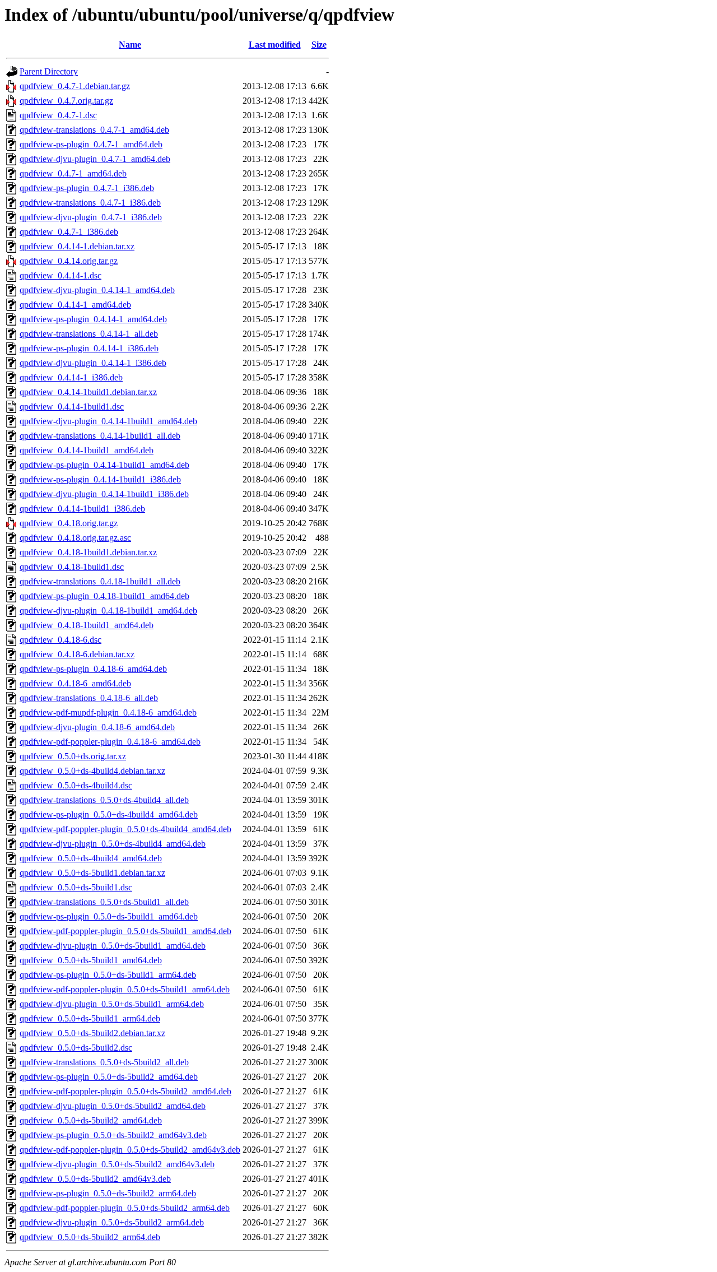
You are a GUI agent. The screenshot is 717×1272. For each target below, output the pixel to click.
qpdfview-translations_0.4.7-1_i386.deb (90, 202)
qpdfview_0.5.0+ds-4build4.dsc (76, 785)
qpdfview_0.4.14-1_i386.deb (71, 377)
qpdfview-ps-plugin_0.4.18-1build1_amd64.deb (104, 596)
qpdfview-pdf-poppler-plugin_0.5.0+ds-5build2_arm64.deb (125, 1208)
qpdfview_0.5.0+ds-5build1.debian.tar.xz (92, 873)
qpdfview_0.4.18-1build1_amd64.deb (86, 625)
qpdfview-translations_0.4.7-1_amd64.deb (94, 129)
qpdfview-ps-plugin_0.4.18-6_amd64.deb (93, 669)
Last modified (275, 44)
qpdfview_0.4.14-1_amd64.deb (75, 304)
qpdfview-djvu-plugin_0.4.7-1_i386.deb (91, 217)
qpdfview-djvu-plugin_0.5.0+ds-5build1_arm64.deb (112, 1004)
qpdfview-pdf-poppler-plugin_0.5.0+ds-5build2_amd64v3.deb (130, 1149)
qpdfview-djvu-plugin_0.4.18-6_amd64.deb (97, 727)
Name (130, 44)
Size (319, 44)
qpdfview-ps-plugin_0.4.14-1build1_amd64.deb (104, 465)
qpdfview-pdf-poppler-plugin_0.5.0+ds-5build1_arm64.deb (125, 989)
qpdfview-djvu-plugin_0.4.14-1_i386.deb (93, 363)
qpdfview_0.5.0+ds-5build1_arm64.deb (90, 1018)
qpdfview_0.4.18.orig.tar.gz (69, 523)
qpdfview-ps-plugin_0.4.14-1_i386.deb (89, 348)
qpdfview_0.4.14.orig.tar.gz (69, 261)
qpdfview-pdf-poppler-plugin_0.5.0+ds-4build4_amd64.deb (125, 829)
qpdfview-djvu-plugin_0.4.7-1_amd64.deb (95, 159)
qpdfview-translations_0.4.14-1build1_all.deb (100, 435)
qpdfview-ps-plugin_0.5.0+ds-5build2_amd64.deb (109, 1076)
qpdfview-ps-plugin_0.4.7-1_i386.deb (87, 188)
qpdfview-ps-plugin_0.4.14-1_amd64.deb (93, 319)
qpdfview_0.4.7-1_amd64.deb (73, 173)
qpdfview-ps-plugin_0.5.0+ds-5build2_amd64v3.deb (113, 1135)
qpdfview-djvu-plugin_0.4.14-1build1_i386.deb (104, 494)
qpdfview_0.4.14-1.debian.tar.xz (77, 246)
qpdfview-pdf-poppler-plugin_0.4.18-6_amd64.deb (110, 741)
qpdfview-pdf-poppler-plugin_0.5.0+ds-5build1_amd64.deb (125, 931)
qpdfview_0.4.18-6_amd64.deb (75, 683)
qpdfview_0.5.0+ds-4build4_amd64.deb (91, 858)
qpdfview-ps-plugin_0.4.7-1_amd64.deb (91, 144)
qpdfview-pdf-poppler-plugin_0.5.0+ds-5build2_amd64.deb (125, 1091)
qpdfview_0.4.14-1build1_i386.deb (82, 508)
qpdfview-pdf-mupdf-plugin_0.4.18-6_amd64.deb (108, 712)
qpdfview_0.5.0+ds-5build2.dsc (76, 1047)
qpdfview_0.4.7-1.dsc (58, 115)
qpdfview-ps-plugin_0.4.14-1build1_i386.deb (100, 479)
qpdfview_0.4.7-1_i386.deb (69, 231)
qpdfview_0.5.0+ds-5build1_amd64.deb (91, 960)
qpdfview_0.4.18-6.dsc (60, 639)
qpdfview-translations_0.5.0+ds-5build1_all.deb (104, 902)
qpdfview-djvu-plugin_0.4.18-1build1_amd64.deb (108, 610)
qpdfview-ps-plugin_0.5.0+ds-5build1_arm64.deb (108, 974)
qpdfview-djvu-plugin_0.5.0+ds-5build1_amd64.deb (113, 945)
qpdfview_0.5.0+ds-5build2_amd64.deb (91, 1120)
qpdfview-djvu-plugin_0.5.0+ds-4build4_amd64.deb (113, 843)
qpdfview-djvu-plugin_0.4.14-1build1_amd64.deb (108, 421)
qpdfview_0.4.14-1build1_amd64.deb (86, 450)
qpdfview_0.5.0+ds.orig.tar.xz (73, 756)
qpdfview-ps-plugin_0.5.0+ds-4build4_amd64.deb (109, 814)
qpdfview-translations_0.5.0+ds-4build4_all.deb (104, 800)
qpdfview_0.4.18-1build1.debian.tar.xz (88, 552)
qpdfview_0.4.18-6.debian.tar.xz (77, 654)
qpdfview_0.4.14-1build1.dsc (72, 406)
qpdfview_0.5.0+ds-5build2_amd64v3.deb (95, 1178)
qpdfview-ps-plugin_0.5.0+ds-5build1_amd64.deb (109, 916)
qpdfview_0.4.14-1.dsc (60, 275)
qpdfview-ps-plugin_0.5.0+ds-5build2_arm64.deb (108, 1193)
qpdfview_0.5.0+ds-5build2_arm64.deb (90, 1237)
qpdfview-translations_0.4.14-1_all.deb (89, 333)
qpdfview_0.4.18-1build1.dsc (72, 567)
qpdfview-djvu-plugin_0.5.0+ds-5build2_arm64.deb (112, 1222)
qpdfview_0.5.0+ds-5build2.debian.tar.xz (92, 1033)
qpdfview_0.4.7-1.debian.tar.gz (75, 86)
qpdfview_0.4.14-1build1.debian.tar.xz (88, 392)
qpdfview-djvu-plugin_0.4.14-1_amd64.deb (97, 290)
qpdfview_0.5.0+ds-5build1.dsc (76, 887)
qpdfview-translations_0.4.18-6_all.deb (89, 698)
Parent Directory (49, 71)
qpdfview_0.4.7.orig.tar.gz (66, 100)
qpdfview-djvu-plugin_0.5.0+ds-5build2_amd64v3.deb (117, 1164)
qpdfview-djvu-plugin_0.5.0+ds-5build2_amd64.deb (113, 1106)
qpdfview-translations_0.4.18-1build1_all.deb (100, 581)
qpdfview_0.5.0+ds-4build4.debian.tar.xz (92, 771)
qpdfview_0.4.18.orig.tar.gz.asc (75, 537)
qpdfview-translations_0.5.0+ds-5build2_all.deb (104, 1062)
